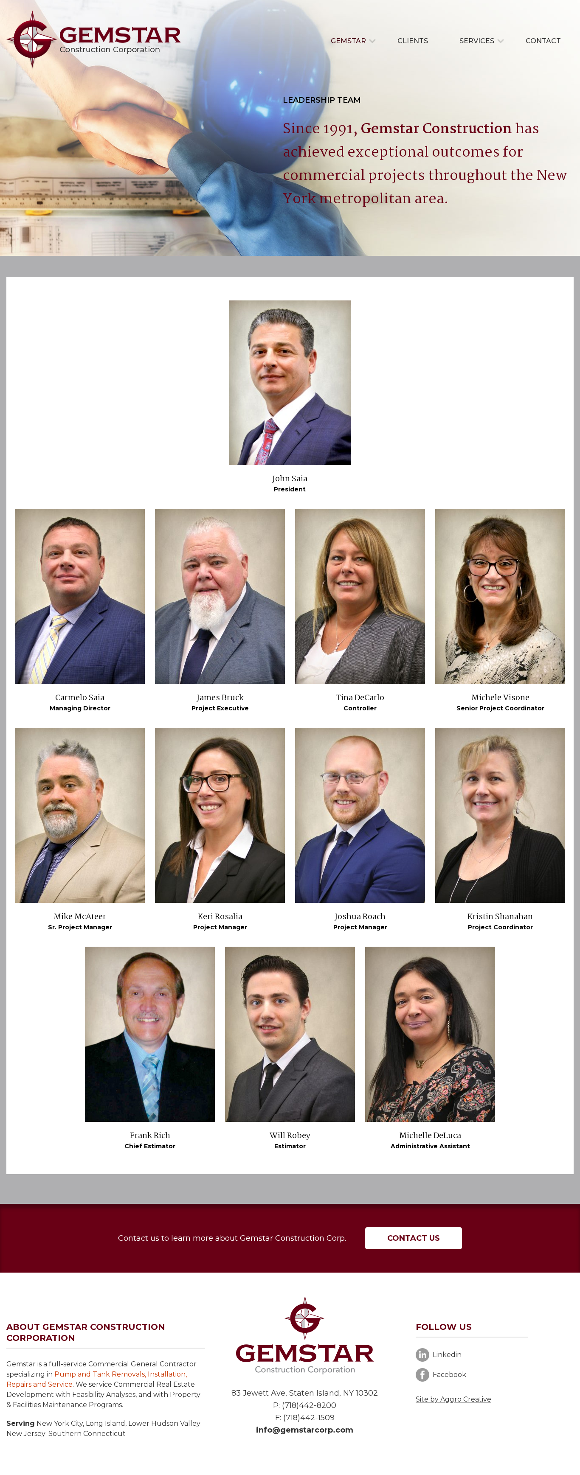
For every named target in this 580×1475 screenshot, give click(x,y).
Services (476, 41)
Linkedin (447, 1355)
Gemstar (348, 41)
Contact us (413, 1238)
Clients (412, 41)
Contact (543, 41)
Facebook (449, 1375)
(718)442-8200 (309, 1405)
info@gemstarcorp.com (304, 1430)
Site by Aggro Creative (453, 1399)
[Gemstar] (93, 40)
